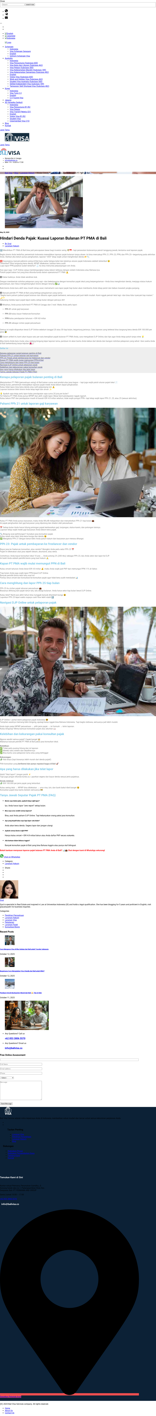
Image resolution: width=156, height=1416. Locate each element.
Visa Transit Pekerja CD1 (20, 112)
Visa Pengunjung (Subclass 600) (24, 63)
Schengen (9, 47)
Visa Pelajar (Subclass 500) (22, 67)
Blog (7, 123)
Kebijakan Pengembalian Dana (21, 1153)
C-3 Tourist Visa (16, 98)
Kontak (8, 125)
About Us (9, 1410)
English (13, 54)
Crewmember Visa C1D (19, 121)
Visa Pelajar (15, 109)
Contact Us (9, 1413)
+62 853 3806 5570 (15, 1038)
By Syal (8, 243)
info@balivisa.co (11, 160)
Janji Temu (5, 130)
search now (30, 4)
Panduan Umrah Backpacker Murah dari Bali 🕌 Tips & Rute (21, 993)
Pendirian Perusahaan (14, 915)
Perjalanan (9, 922)
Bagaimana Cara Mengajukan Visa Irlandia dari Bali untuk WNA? (22, 971)
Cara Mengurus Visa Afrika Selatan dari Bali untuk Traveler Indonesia (24, 949)
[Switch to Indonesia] (10, 38)
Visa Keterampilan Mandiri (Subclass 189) (28, 70)
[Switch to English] (9, 33)
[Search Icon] (1, 23)
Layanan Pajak (11, 924)
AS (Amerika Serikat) (14, 102)
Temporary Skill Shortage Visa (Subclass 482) (29, 86)
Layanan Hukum (12, 246)
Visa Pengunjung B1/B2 (20, 107)
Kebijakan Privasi (15, 1151)
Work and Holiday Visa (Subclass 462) (26, 79)
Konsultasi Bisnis (12, 927)
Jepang (8, 100)
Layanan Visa (11, 920)
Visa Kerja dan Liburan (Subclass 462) (26, 65)
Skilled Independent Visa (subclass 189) (27, 84)
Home (7, 1408)
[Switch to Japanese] (10, 36)
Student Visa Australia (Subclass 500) (26, 81)
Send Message (6, 1104)
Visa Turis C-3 (16, 93)
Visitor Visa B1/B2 (17, 116)
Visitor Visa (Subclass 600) (21, 77)
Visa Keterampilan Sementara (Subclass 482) (29, 72)
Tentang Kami (14, 1155)
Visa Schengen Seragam (20, 51)
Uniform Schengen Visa (20, 56)
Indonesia (14, 49)
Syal (2, 900)
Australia (9, 58)
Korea (7, 88)
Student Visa (15, 119)
